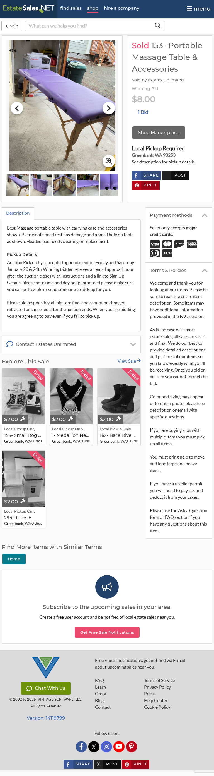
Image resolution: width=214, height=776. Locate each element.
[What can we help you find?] (157, 26)
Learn (100, 687)
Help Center (155, 700)
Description (18, 213)
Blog (99, 700)
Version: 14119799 (46, 718)
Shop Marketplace (158, 132)
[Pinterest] (131, 746)
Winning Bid (145, 89)
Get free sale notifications (107, 632)
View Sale (127, 360)
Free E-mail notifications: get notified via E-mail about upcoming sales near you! (140, 663)
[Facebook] (81, 746)
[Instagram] (106, 746)
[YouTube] (119, 746)
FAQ (99, 680)
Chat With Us (50, 688)
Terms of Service (159, 680)
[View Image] (17, 185)
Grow (100, 693)
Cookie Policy (157, 707)
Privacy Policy (157, 687)
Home (14, 558)
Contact (103, 707)
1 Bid (143, 112)
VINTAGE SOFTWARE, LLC (59, 699)
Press (149, 693)
